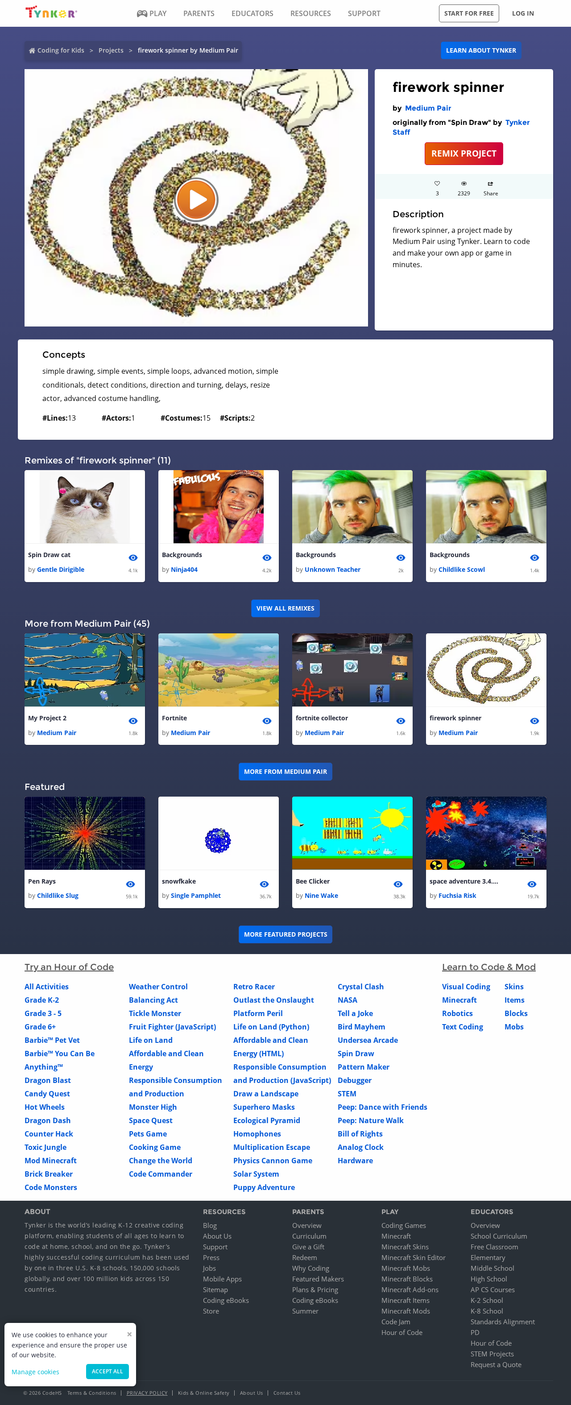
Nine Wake (321, 895)
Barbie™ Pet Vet (52, 1040)
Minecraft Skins (405, 1246)
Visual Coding (466, 987)
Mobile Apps (222, 1278)
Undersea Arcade (368, 1040)
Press (211, 1257)
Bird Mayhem (361, 1027)
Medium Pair (428, 108)
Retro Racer (254, 987)
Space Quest (151, 1120)
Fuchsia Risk (457, 895)
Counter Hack (49, 1134)
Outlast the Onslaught (273, 1000)
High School (489, 1278)
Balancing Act (153, 1000)
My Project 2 (47, 718)
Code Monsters (51, 1187)
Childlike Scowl (462, 569)
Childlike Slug (58, 895)
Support (215, 1246)
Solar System (256, 1174)
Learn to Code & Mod (489, 967)
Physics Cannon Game (272, 1160)
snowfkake (179, 881)
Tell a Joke (355, 1013)
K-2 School (487, 1300)
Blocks (516, 1013)
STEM (347, 1094)
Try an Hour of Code (69, 967)
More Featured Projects (285, 934)
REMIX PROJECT (464, 153)
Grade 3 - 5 (43, 1013)
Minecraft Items (405, 1300)
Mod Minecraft (51, 1160)
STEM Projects (492, 1353)
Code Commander (160, 1174)
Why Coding (310, 1268)
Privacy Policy (147, 1392)
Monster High (153, 1107)
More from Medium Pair (285, 771)
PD (475, 1332)
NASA (347, 1000)
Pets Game (148, 1134)
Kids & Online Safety (204, 1392)
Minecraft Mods (405, 1310)
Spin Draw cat (49, 554)
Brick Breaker (49, 1174)
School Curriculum (499, 1235)
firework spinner (455, 718)
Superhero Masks (264, 1107)
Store (211, 1310)
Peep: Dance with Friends (382, 1107)
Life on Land (151, 1040)
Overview (307, 1225)
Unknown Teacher (332, 569)
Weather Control (158, 987)
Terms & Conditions (91, 1392)
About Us (217, 1235)
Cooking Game (155, 1147)
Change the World (160, 1160)
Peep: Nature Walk (371, 1120)
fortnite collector (322, 718)
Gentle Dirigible (60, 569)
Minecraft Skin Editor (413, 1257)
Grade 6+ (40, 1027)
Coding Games (403, 1225)
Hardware (355, 1160)
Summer (305, 1310)
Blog (210, 1225)
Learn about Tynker (481, 50)
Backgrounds (182, 554)
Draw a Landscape (265, 1094)
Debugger (355, 1080)
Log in (523, 13)
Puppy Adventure (264, 1187)
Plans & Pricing (315, 1289)
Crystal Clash (361, 987)
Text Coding (462, 1027)
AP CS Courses (493, 1289)
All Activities (47, 987)
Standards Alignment (503, 1321)
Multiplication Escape (271, 1147)
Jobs (209, 1268)
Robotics (457, 1013)
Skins (514, 987)
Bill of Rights (360, 1134)
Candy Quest (47, 1094)
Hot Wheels (45, 1107)
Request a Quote (496, 1364)
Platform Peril (258, 1013)
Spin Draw (356, 1053)
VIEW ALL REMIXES (285, 608)
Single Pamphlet (196, 895)
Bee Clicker (313, 881)
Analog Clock (361, 1147)
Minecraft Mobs (405, 1268)
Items (515, 1000)
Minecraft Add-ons (410, 1289)
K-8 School (487, 1310)
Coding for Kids (60, 50)
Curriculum (309, 1235)
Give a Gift (308, 1246)
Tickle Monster (155, 1013)
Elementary (488, 1257)
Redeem (304, 1257)
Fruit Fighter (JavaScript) (172, 1027)
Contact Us (287, 1392)
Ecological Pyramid (266, 1120)
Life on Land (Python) (271, 1027)
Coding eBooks (226, 1300)
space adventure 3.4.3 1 (465, 881)
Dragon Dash (48, 1120)
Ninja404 (184, 569)
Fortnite (174, 718)
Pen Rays (42, 881)
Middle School (492, 1268)
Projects (111, 50)
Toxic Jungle (45, 1147)
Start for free (469, 13)
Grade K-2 (42, 1000)
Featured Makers (318, 1278)
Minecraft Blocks (407, 1278)
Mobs (514, 1027)
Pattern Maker (363, 1067)
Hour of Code (401, 1332)
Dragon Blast (48, 1080)
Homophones (257, 1134)
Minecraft (459, 1000)
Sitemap (215, 1289)
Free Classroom (494, 1246)
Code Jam (395, 1321)
